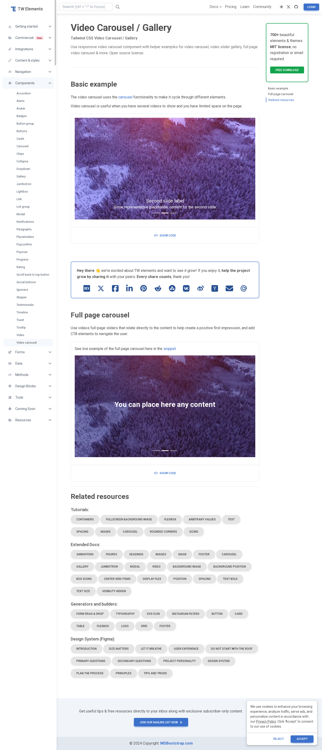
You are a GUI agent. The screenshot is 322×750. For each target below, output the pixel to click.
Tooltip (21, 327)
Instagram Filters (185, 613)
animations (85, 554)
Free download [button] (287, 70)
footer (204, 554)
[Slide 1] (156, 213)
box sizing (84, 579)
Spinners (22, 289)
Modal (21, 214)
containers (85, 519)
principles (124, 673)
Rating (21, 267)
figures (111, 554)
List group (23, 206)
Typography (125, 613)
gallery (82, 566)
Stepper (22, 297)
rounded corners (163, 531)
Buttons (22, 131)
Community (262, 6)
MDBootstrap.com (176, 743)
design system (219, 661)
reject (278, 739)
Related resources (281, 100)
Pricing (230, 6)
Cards (20, 138)
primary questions (90, 661)
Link (19, 199)
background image (187, 566)
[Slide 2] (165, 213)
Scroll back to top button (33, 274)
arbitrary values (202, 519)
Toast (20, 320)
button (217, 613)
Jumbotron (24, 184)
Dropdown (23, 169)
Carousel (23, 146)
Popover (22, 252)
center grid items (117, 579)
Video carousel (27, 342)
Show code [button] (168, 235)
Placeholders (25, 237)
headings (136, 554)
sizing (193, 531)
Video (20, 335)
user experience (186, 648)
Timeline (22, 312)
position (179, 579)
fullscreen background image (129, 519)
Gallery (21, 176)
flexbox (170, 519)
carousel (125, 97)
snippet (169, 348)
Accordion (24, 93)
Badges (22, 116)
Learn (244, 6)
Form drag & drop (90, 613)
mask (182, 554)
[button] (28, 26)
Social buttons (26, 282)
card (239, 613)
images (161, 554)
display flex (152, 579)
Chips (20, 154)
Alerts (21, 101)
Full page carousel (280, 94)
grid (144, 626)
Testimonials (25, 305)
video (156, 566)
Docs (214, 6)
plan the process (89, 673)
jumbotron (109, 566)
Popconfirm (24, 244)
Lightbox (22, 191)
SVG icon (153, 613)
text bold (230, 579)
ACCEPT (302, 739)
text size (83, 591)
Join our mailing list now (159, 722)
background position (229, 566)
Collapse (22, 161)
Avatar (21, 108)
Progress (23, 259)
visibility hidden (114, 591)
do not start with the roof (231, 648)
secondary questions (134, 661)
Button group (25, 123)
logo (125, 626)
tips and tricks (155, 673)
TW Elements (30, 8)
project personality (179, 661)
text (231, 519)
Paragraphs (24, 229)
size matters (119, 648)
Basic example (278, 88)
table (80, 626)
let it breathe (151, 648)
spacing (82, 531)
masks (106, 531)
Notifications (25, 221)
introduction (86, 648)
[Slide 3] (173, 213)
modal (135, 566)
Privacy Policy (266, 721)
